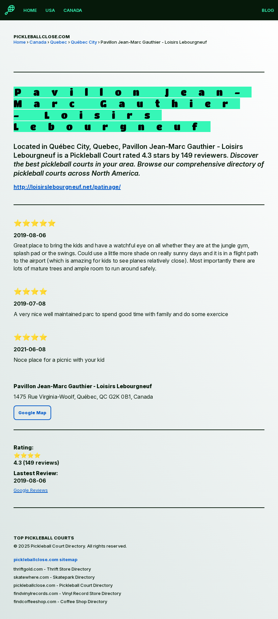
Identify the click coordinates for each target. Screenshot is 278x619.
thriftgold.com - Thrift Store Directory (52, 569)
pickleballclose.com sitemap (45, 559)
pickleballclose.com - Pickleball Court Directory (63, 585)
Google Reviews (31, 490)
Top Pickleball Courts (44, 537)
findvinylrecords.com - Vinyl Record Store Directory (67, 593)
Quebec (58, 42)
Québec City (84, 42)
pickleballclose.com (42, 36)
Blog (268, 10)
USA (50, 10)
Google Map (32, 412)
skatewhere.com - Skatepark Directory (54, 577)
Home (30, 10)
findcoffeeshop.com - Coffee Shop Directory (60, 601)
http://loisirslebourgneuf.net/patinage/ (67, 186)
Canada (72, 10)
